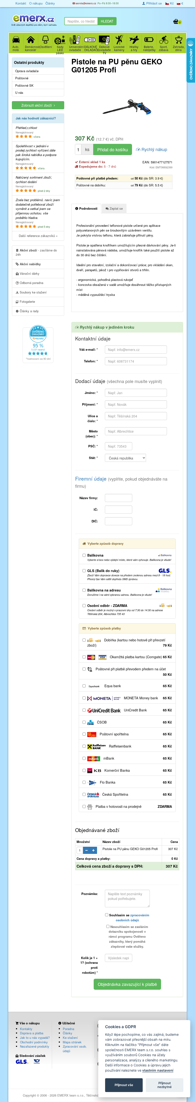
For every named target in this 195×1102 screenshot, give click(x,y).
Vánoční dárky (29, 273)
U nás (19, 93)
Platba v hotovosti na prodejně (133, 806)
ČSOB (134, 722)
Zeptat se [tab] (116, 208)
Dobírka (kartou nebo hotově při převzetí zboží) (129, 643)
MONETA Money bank (147, 697)
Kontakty (26, 1028)
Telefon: (91, 361)
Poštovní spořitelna (135, 734)
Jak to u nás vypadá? (35, 1037)
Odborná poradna (31, 282)
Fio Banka (135, 782)
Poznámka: (89, 893)
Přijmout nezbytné (164, 1085)
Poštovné (21, 78)
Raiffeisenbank (140, 746)
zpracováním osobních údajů (133, 917)
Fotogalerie (27, 301)
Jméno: (91, 392)
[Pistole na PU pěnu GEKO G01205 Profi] (127, 107)
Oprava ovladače (27, 71)
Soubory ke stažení (33, 292)
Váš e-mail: (88, 349)
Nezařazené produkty (34, 1046)
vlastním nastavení (157, 1070)
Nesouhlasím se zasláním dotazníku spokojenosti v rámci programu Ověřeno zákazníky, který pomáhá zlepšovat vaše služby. (128, 936)
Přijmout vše (124, 1085)
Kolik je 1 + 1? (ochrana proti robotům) (89, 965)
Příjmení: (90, 404)
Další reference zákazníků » (38, 235)
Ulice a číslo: (93, 418)
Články (67, 1033)
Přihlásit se (153, 3)
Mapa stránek (72, 1042)
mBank (137, 758)
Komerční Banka (137, 770)
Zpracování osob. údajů (75, 1048)
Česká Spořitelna (136, 794)
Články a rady (29, 311)
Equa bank (137, 685)
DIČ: (95, 521)
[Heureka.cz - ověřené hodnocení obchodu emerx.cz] (38, 343)
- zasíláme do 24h (36, 252)
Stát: (93, 457)
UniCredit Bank (147, 710)
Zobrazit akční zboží (37, 105)
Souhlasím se (128, 917)
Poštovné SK (24, 85)
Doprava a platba (31, 1033)
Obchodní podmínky (34, 1042)
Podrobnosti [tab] (88, 208)
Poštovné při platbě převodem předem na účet (133, 672)
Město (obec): (92, 433)
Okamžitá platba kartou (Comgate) (140, 656)
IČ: (96, 509)
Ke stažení (70, 1037)
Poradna (68, 1028)
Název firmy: (88, 498)
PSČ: (93, 446)
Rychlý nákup (153, 149)
